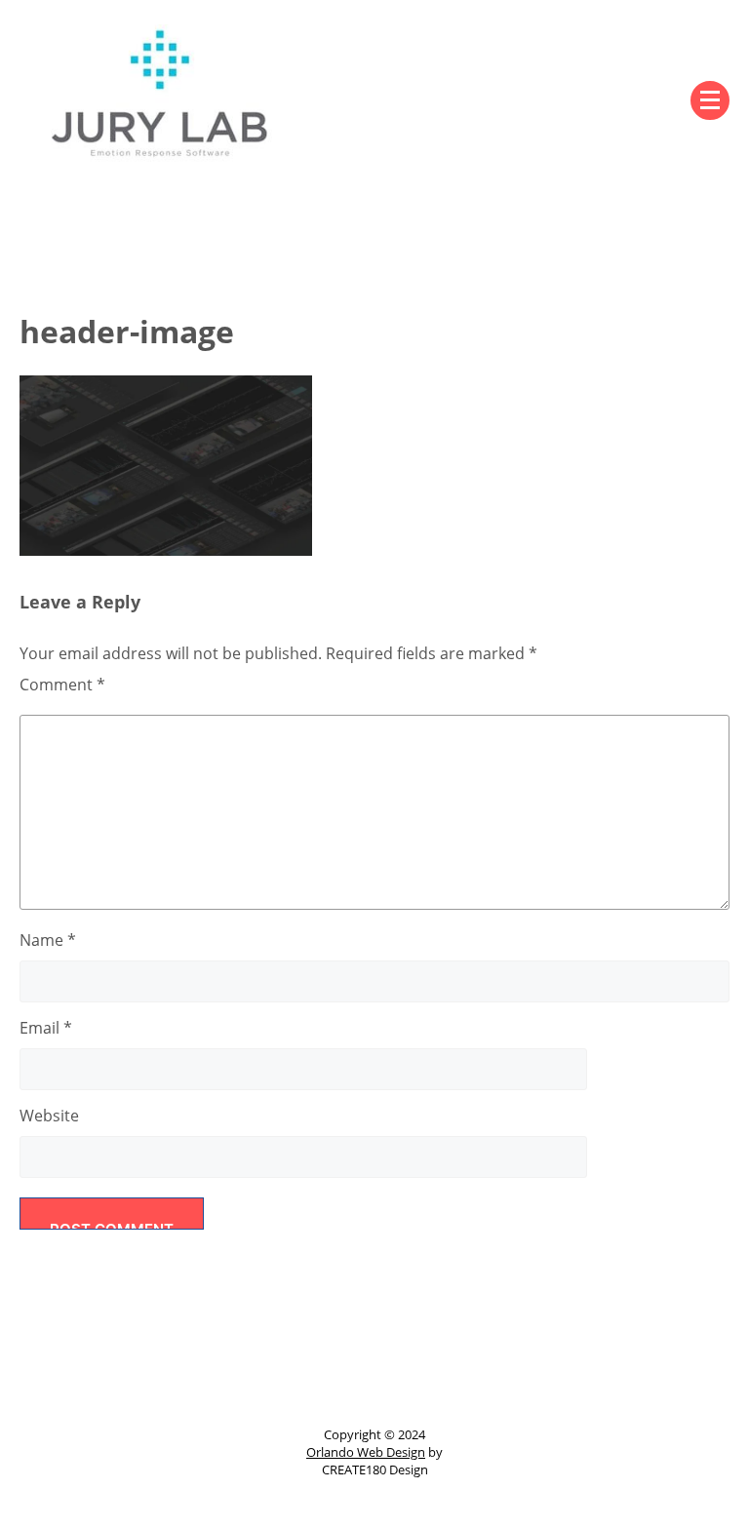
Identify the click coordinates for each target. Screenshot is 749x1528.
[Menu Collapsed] (709, 100)
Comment (62, 684)
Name (48, 940)
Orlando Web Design (365, 1452)
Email (46, 1027)
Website (49, 1115)
